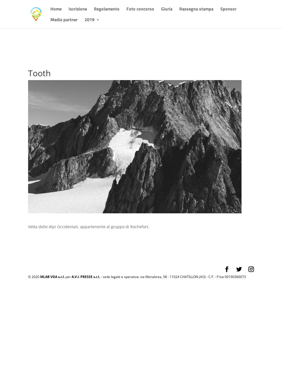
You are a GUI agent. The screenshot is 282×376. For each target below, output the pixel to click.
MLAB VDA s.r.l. (52, 276)
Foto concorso (140, 9)
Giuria (166, 9)
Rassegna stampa (196, 9)
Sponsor (228, 9)
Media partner (64, 20)
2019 (89, 20)
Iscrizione (78, 9)
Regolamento (107, 9)
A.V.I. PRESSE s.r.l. (86, 276)
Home (56, 9)
